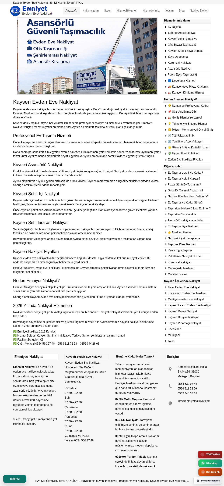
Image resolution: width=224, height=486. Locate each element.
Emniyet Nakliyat (125, 383)
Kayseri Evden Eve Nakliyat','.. (169, 480)
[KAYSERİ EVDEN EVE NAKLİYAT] (88, 55)
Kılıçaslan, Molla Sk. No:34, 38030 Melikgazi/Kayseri (192, 371)
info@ (181, 400)
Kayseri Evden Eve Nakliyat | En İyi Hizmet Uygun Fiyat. (48, 2)
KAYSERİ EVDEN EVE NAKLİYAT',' (58, 480)
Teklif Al (15, 478)
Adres (181, 366)
